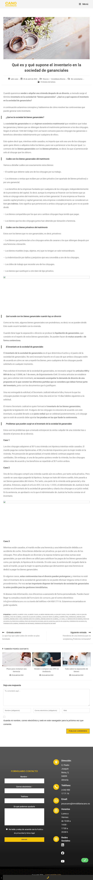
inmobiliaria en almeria (31, 619)
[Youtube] (63, 861)
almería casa (22, 614)
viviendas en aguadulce (77, 621)
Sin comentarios (76, 79)
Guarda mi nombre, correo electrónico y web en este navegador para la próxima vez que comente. (43, 722)
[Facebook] (63, 853)
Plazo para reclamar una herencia (16, 670)
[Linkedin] (63, 845)
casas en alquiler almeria (31, 616)
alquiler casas (59, 614)
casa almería (71, 614)
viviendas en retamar (26, 623)
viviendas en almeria (10, 623)
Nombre (24, 777)
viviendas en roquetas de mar (45, 623)
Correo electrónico (24, 787)
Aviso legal (30, 833)
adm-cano (14, 79)
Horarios (65, 809)
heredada (72, 616)
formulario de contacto (40, 598)
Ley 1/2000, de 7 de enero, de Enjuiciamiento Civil (34, 374)
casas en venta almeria (50, 616)
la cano (62, 619)
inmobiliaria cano (16, 619)
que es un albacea (62, 621)
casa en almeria (15, 616)
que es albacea (49, 621)
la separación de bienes (74, 619)
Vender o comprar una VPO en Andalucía (46, 670)
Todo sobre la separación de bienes (76, 670)
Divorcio (46, 79)
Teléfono (24, 796)
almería (14, 614)
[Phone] (48, 877)
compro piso (63, 616)
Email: (64, 799)
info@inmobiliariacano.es (14, 601)
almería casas (33, 614)
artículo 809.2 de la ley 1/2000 (42, 485)
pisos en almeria (18, 621)
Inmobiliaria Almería (58, 79)
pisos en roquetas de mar (34, 621)
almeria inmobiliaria (46, 614)
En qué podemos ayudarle (24, 806)
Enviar (24, 839)
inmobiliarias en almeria (49, 619)
